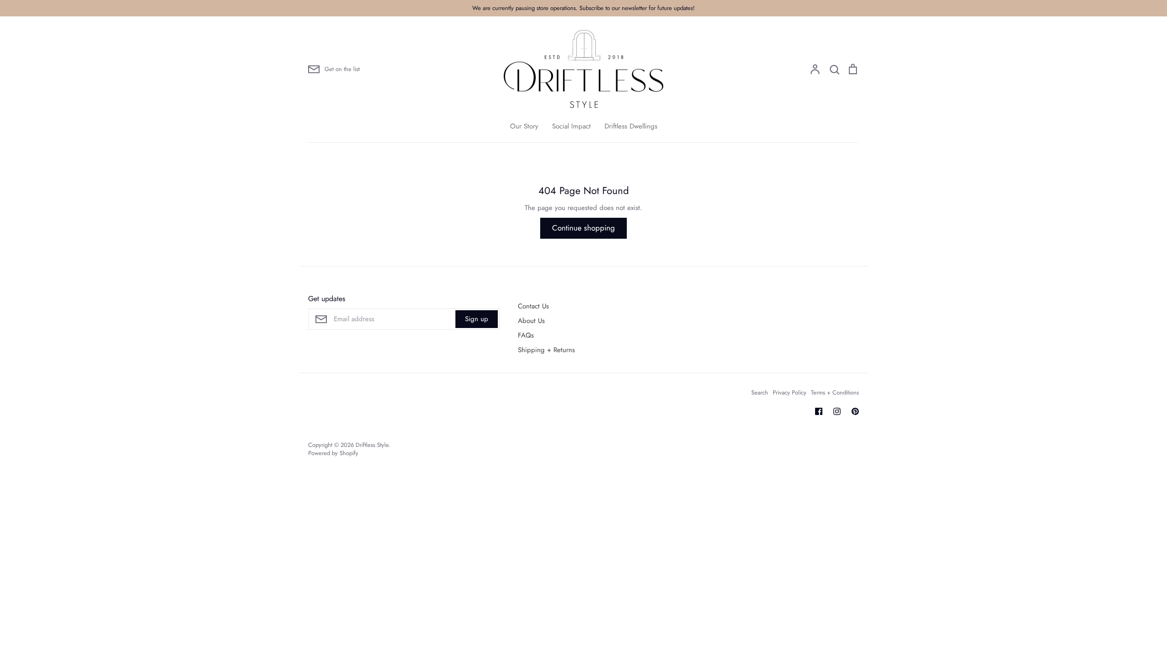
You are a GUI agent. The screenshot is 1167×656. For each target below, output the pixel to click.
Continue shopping (583, 227)
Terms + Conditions (835, 392)
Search (759, 392)
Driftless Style (372, 445)
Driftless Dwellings (630, 126)
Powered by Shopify (333, 453)
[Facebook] (819, 411)
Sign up (476, 319)
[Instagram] (837, 411)
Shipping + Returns (546, 350)
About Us (531, 321)
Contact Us (533, 306)
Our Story (524, 126)
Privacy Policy (789, 392)
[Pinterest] (855, 411)
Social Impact (571, 126)
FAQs (526, 335)
